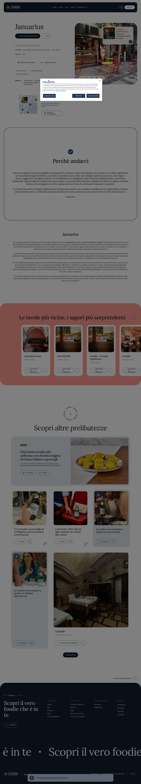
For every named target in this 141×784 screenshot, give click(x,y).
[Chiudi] (100, 81)
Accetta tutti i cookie (93, 95)
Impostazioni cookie (49, 95)
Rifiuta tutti (79, 95)
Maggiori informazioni (61, 90)
